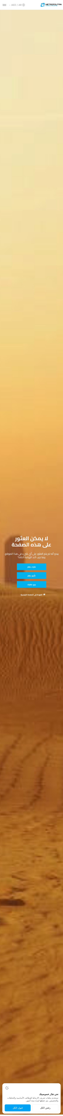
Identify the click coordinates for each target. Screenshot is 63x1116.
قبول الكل (18, 1107)
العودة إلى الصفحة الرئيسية (31, 594)
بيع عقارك (31, 584)
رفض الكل (45, 1107)
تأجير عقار (31, 575)
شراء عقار (31, 567)
